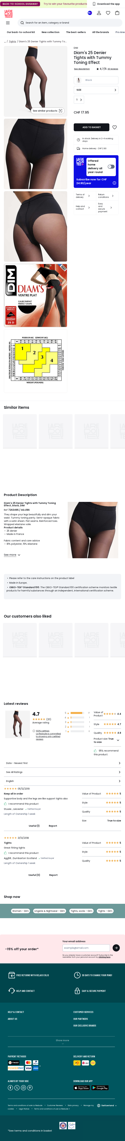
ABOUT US (12, 1018)
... (5, 41)
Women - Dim (20, 911)
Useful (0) (34, 875)
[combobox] (62, 764)
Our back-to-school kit (21, 32)
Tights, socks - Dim (81, 911)
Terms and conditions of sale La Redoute (25, 1105)
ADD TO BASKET (92, 127)
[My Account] (99, 13)
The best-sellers (76, 32)
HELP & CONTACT (16, 1011)
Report (53, 825)
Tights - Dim (105, 911)
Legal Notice (24, 1109)
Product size (104, 740)
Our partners (80, 1018)
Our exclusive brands (84, 1025)
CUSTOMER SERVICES (83, 1011)
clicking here (104, 957)
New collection (51, 32)
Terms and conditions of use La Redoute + (52, 1109)
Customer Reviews (55, 1105)
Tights (12, 41)
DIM (76, 48)
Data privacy (73, 1105)
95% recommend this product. (106, 752)
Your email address (73, 941)
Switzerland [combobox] (107, 1105)
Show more (62, 1040)
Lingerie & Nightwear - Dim (50, 911)
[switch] (101, 167)
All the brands (100, 32)
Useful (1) (34, 825)
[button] (117, 13)
